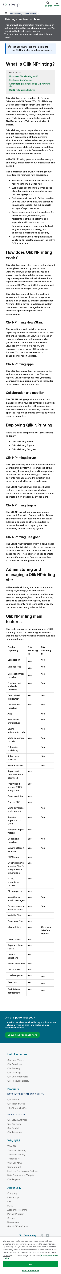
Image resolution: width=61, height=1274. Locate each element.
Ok (30, 1264)
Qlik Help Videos (15, 1060)
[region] (30, 1255)
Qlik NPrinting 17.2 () (23, 13)
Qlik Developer (15, 1064)
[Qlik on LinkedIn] (47, 1235)
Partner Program (15, 1214)
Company (12, 1193)
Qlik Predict (13, 1128)
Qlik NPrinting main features (22, 90)
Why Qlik (11, 1146)
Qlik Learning (14, 1072)
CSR (9, 1201)
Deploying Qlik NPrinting (20, 80)
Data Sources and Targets (20, 1175)
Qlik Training (13, 1068)
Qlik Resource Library (18, 1081)
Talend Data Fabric (17, 1108)
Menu (57, 5)
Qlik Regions (13, 1179)
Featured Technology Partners (22, 1171)
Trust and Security (16, 1150)
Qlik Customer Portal (17, 1076)
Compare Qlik (14, 1167)
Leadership (13, 1197)
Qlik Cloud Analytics (17, 1120)
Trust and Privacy (16, 1154)
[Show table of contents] (6, 13)
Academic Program (17, 1210)
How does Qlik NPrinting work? (23, 76)
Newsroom (13, 1222)
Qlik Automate (14, 1132)
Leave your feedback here (22, 1034)
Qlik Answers (14, 1124)
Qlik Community (27, 1235)
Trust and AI (13, 1158)
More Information (30, 1270)
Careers (11, 1218)
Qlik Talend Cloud (16, 1103)
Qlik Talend (13, 1099)
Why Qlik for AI (14, 1163)
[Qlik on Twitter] (42, 1235)
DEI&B (10, 1205)
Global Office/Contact (18, 1226)
